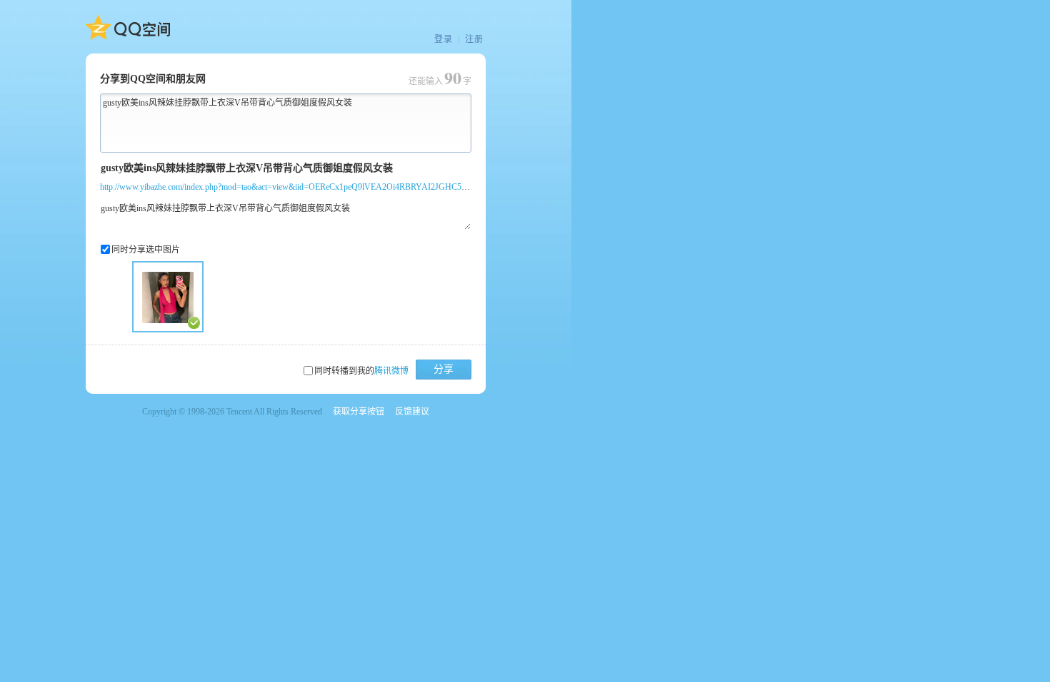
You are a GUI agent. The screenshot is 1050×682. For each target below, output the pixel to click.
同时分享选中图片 (145, 250)
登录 (443, 39)
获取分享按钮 (358, 412)
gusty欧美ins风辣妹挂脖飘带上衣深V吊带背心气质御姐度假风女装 (227, 103)
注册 (474, 39)
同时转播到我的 (361, 371)
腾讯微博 (391, 371)
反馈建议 (412, 412)
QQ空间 (128, 28)
